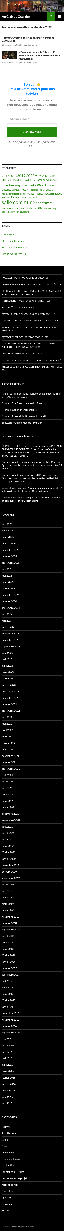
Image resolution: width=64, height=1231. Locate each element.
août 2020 (7, 826)
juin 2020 (7, 839)
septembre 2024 (11, 607)
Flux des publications (13, 240)
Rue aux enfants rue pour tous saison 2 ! (25, 277)
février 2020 (8, 852)
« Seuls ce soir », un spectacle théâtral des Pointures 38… (32, 368)
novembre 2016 (10, 1019)
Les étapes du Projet (13, 1171)
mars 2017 (8, 993)
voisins (47, 208)
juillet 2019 (8, 884)
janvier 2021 (9, 807)
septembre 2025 (11, 562)
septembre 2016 (11, 1032)
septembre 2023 (11, 646)
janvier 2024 (9, 627)
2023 (53, 176)
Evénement (8, 1152)
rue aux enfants (29, 197)
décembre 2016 (10, 1013)
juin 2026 (7, 524)
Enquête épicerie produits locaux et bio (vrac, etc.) (31, 360)
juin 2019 (7, 890)
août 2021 (7, 775)
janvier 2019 (9, 910)
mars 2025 (8, 582)
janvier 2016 (9, 1083)
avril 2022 (7, 730)
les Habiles (37, 193)
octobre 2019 (9, 871)
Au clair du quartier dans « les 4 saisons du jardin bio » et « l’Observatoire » (32, 489)
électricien (14, 211)
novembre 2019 (10, 865)
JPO (29, 193)
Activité (6, 1126)
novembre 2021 (10, 755)
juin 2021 (7, 787)
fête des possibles (34, 190)
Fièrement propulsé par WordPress (18, 1226)
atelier (41, 179)
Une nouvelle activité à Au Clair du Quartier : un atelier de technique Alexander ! (30, 345)
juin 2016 (7, 1051)
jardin (23, 193)
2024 (4, 180)
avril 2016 (7, 1064)
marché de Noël (10, 1184)
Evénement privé (11, 1158)
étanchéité (24, 212)
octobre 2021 (9, 762)
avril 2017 (7, 987)
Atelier (5, 1139)
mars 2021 (8, 800)
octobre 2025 (9, 556)
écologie (5, 212)
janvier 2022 (9, 749)
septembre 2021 (11, 768)
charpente (20, 185)
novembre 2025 (10, 549)
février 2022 (8, 742)
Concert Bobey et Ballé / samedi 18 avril (24, 416)
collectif (29, 185)
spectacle (44, 202)
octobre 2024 (9, 601)
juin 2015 (7, 1103)
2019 (21, 176)
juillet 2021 (8, 781)
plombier (10, 197)
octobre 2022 (9, 704)
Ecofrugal (16, 189)
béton (54, 180)
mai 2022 (7, 723)
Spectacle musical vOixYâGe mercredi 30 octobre (30, 320)
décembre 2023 (10, 633)
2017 (5, 176)
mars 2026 (8, 536)
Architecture (9, 1133)
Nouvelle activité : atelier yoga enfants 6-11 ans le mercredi (31, 329)
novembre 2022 (10, 697)
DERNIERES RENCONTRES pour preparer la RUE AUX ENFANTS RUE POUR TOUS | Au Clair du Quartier (32, 447)
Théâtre (6, 1210)
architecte (20, 180)
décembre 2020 (10, 813)
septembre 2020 (11, 820)
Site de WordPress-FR (14, 253)
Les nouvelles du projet (14, 1178)
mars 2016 (8, 1071)
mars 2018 (8, 948)
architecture (31, 180)
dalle (51, 185)
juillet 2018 (8, 935)
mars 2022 (8, 736)
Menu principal (59, 16)
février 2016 (8, 1077)
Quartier (6, 1197)
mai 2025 (7, 575)
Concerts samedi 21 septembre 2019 (22, 353)
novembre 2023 (10, 639)
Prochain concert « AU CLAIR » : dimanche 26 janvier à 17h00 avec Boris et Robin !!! (31, 293)
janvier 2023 (9, 684)
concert (40, 185)
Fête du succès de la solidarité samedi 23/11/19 (28, 314)
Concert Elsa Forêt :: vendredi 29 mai (22, 403)
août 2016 (7, 1038)
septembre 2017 (11, 974)
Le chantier (8, 1165)
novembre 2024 (10, 594)
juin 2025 (7, 569)
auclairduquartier (29, 44)
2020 (30, 176)
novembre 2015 (10, 1090)
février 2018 (8, 955)
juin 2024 (7, 614)
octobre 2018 (9, 923)
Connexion (8, 234)
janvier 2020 (9, 858)
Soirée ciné (8, 1203)
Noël (4, 197)
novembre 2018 (10, 916)
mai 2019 (7, 897)
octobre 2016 (9, 1026)
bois (48, 180)
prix (17, 197)
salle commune (18, 202)
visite (39, 208)
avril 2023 (7, 665)
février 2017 (8, 1000)
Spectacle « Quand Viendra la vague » (22, 422)
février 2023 (8, 678)
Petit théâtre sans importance (19, 307)
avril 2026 (7, 530)
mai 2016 (7, 1058)
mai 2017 (7, 981)
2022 (45, 176)
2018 (13, 176)
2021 (38, 176)
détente (6, 189)
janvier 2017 (9, 1006)
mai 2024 (7, 620)
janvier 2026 (9, 543)
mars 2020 (8, 845)
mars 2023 (8, 672)
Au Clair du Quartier (16, 16)
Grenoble (48, 189)
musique (57, 193)
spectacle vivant (9, 208)
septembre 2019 (11, 878)
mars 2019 (8, 903)
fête (24, 189)
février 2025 (8, 588)
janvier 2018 (9, 961)
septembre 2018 (11, 929)
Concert (6, 1146)
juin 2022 (7, 717)
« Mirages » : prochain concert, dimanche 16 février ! (32, 284)
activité (11, 180)
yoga (55, 208)
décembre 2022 (10, 691)
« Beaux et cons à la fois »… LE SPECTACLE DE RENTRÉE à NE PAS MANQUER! (39, 55)
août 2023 (7, 652)
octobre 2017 (9, 968)
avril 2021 (7, 794)
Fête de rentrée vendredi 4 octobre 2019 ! (25, 337)
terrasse (20, 208)
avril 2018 (7, 942)
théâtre (29, 208)
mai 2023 (7, 659)
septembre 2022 (11, 710)
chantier (8, 185)
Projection (8, 1191)
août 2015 (7, 1096)
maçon (48, 193)
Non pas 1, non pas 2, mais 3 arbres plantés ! (26, 300)
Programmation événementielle (19, 409)
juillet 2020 (8, 832)
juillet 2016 (8, 1045)
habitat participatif (10, 193)
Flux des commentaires (14, 247)
